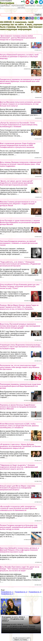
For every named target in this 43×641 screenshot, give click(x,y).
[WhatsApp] (35, 18)
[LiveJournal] (26, 18)
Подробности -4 (7, 594)
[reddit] (24, 18)
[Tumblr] (29, 18)
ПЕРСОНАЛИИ (18, 6)
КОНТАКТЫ (30, 6)
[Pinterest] (41, 18)
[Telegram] (38, 18)
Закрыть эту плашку (20, 639)
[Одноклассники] (12, 18)
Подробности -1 (7, 592)
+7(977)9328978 (6, 1)
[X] (15, 18)
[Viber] (32, 18)
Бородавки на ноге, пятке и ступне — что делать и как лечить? (21, 623)
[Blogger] (18, 18)
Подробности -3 (35, 592)
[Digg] (21, 18)
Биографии (8, 3)
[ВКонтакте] (9, 18)
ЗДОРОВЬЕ (5, 6)
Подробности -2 (21, 592)
